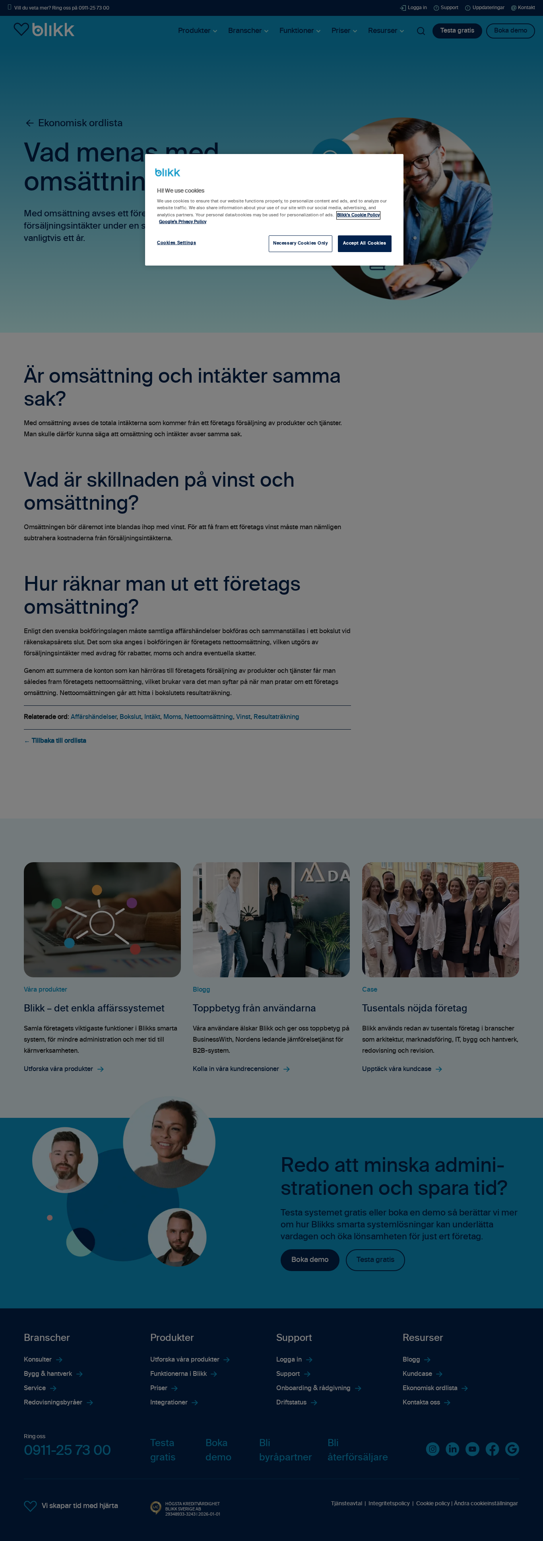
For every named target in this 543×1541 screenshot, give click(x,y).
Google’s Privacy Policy (182, 222)
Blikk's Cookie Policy (358, 215)
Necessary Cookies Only (300, 243)
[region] (274, 209)
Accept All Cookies (364, 243)
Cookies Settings (176, 243)
